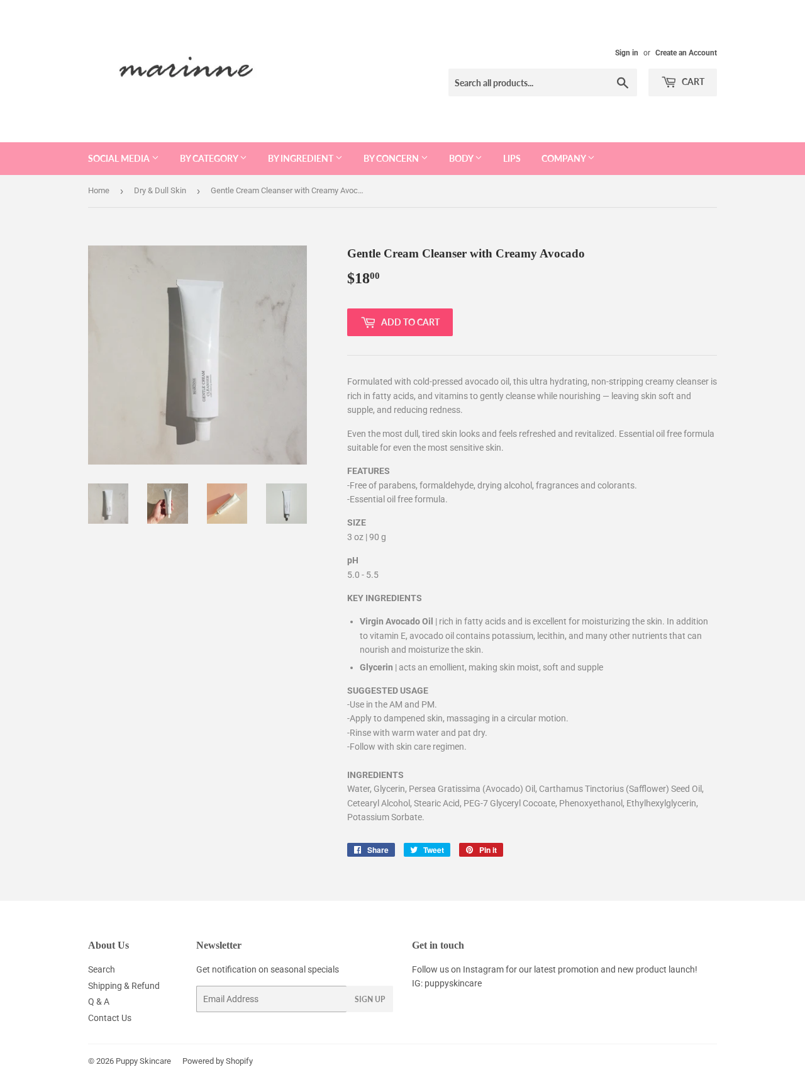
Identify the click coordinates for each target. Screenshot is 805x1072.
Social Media (120, 158)
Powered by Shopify (217, 1061)
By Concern (392, 158)
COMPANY (564, 158)
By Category (210, 158)
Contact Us (109, 1018)
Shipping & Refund (124, 986)
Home (98, 190)
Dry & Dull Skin (160, 190)
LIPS (512, 158)
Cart (692, 81)
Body (462, 158)
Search (101, 969)
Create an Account (686, 52)
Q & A (98, 1001)
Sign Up (370, 999)
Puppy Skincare (143, 1061)
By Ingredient (301, 158)
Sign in (626, 52)
